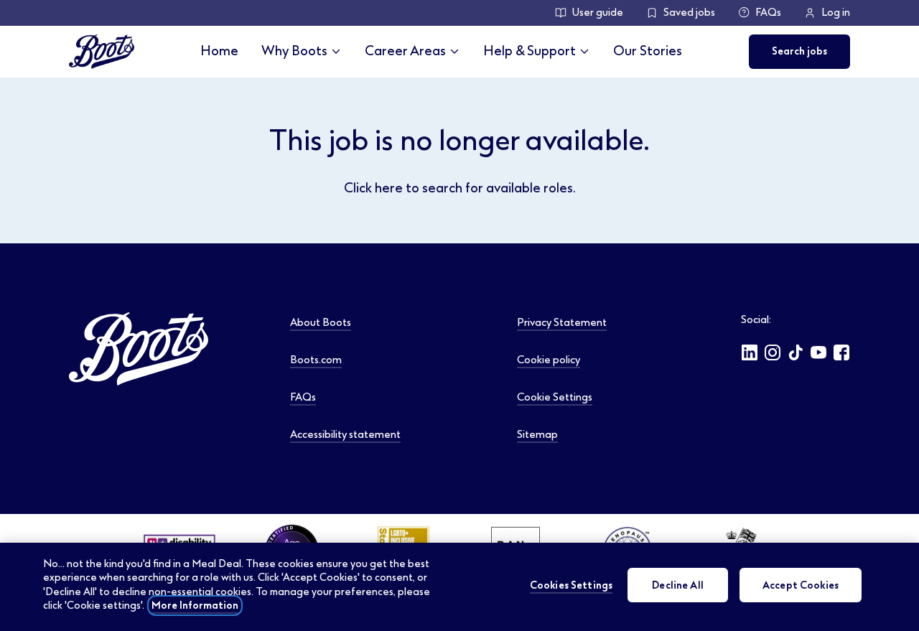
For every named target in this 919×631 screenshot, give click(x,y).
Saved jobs (689, 12)
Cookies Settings (571, 585)
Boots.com (316, 359)
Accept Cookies (800, 585)
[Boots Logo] (101, 51)
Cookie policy (548, 359)
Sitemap (537, 434)
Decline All (678, 585)
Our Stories (647, 51)
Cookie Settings (554, 397)
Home (219, 51)
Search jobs (799, 51)
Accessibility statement (345, 434)
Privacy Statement (562, 322)
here (389, 188)
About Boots (320, 322)
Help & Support (529, 51)
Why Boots (294, 51)
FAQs (768, 12)
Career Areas (405, 51)
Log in (835, 12)
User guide (597, 12)
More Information (194, 605)
